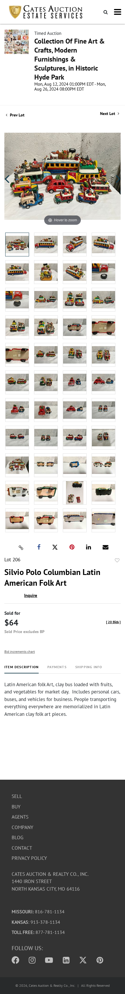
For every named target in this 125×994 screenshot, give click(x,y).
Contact (22, 848)
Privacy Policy (29, 858)
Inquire (30, 595)
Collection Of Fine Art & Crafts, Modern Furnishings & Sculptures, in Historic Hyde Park (69, 59)
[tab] (21, 669)
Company (22, 827)
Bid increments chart (19, 651)
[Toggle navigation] (117, 11)
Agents (20, 817)
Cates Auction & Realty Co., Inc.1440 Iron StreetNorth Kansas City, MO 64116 (50, 881)
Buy (16, 807)
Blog (17, 837)
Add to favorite (117, 560)
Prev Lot (16, 115)
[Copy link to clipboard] (21, 547)
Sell (17, 796)
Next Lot (108, 113)
